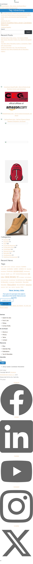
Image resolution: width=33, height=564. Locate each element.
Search (3, 29)
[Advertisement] (16, 70)
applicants (18, 266)
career (16, 269)
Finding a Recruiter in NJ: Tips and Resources (13, 47)
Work (22, 287)
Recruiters (4, 284)
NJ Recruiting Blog (8, 247)
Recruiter (26, 282)
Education (6, 241)
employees (3, 271)
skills (7, 287)
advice (8, 266)
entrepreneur (27, 271)
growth (7, 273)
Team (10, 287)
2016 (2, 266)
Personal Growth (8, 251)
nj (18, 276)
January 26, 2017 (5, 21)
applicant (13, 266)
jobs (2, 277)
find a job (3, 273)
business (23, 266)
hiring (11, 273)
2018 (5, 266)
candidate (3, 268)
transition (18, 287)
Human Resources (21, 274)
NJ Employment (4, 280)
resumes (3, 287)
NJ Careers (21, 277)
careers (21, 269)
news (2, 19)
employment (18, 271)
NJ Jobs (29, 280)
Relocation (6, 253)
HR (14, 274)
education (29, 268)
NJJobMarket (7, 249)
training (13, 287)
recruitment (21, 284)
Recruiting (11, 284)
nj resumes (12, 282)
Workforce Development (10, 257)
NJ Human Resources (9, 245)
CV (25, 269)
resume (29, 285)
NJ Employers (28, 277)
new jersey (10, 276)
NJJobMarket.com (20, 280)
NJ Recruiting (4, 282)
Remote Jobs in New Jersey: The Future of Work (14, 38)
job (29, 274)
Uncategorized (7, 255)
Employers (10, 271)
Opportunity (18, 282)
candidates (10, 269)
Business (5, 239)
